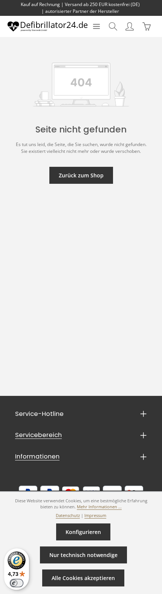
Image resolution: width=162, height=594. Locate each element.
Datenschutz (68, 515)
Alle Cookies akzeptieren (83, 578)
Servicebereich (38, 435)
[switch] (16, 583)
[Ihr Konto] (129, 26)
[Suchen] (113, 26)
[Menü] (96, 26)
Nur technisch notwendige (83, 555)
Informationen (37, 456)
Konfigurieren (83, 532)
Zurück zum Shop (81, 175)
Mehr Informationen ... (99, 506)
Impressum (95, 515)
